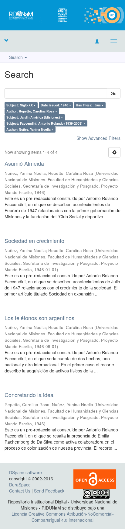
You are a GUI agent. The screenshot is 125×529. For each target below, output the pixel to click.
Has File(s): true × (89, 105)
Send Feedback (49, 491)
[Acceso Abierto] (94, 478)
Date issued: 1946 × (56, 105)
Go (114, 93)
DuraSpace (20, 485)
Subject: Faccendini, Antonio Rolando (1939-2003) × (45, 123)
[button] (6, 40)
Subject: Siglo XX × (20, 105)
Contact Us (19, 491)
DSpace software (25, 472)
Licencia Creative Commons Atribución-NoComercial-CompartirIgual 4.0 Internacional (63, 517)
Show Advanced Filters (98, 138)
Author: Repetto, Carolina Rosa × (31, 111)
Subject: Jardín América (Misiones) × (34, 117)
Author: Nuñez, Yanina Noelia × (29, 129)
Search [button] (16, 57)
